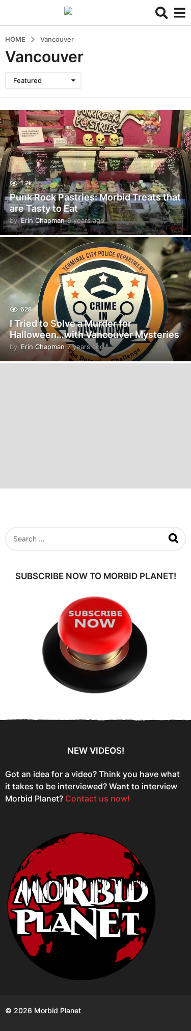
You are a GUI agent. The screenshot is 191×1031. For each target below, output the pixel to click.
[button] (161, 13)
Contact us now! (97, 798)
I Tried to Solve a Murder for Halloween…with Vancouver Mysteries (94, 329)
